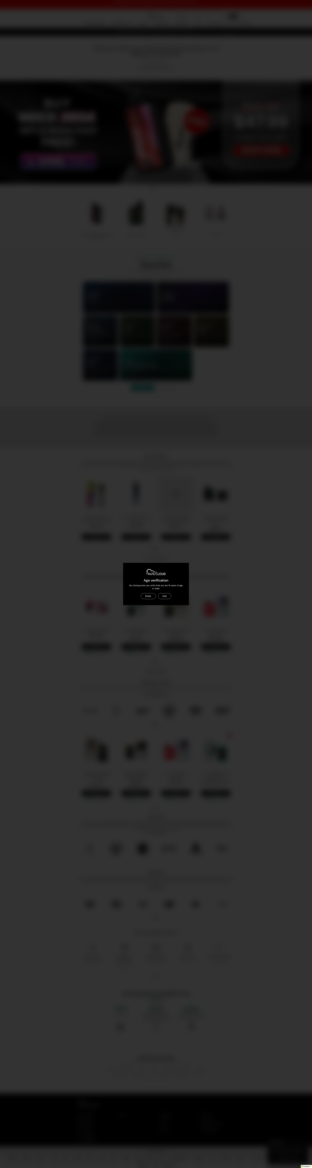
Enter (148, 596)
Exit (165, 596)
